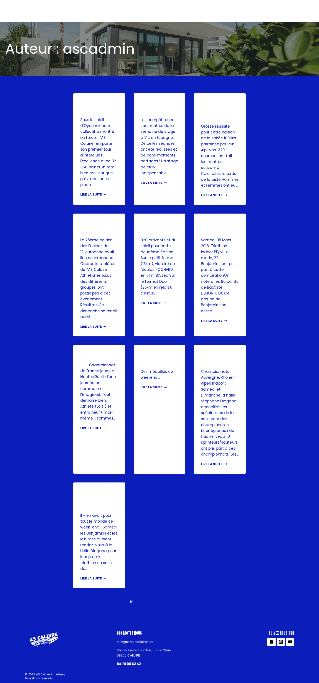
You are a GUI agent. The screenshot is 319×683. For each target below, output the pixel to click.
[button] (95, 11)
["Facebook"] (284, 11)
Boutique (175, 11)
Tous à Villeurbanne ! (98, 227)
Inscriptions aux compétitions (219, 11)
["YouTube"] (308, 11)
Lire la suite (91, 195)
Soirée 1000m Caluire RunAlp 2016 (219, 110)
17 (107, 602)
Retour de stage (154, 107)
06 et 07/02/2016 (156, 358)
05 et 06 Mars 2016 (219, 227)
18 (119, 602)
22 (168, 602)
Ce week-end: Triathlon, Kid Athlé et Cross (99, 499)
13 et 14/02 (94, 355)
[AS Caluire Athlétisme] (22, 12)
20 (143, 602)
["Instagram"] (296, 11)
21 (156, 602)
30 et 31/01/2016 (214, 358)
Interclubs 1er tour (97, 107)
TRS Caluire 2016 (156, 227)
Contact (262, 11)
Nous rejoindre (147, 11)
